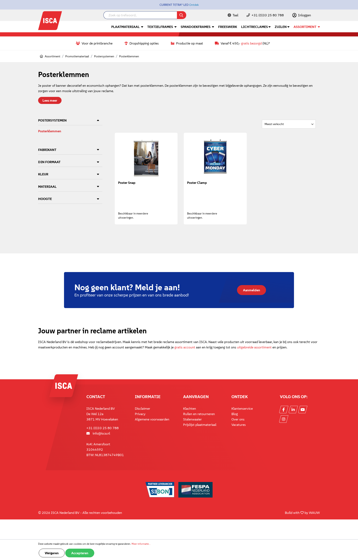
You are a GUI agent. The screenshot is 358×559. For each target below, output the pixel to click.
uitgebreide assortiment (254, 347)
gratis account (184, 347)
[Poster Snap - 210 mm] (146, 156)
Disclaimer (142, 408)
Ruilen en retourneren (199, 414)
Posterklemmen (49, 131)
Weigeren (52, 553)
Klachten (189, 408)
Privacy (140, 414)
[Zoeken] (181, 15)
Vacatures (238, 425)
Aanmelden (251, 290)
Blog (234, 414)
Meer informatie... (141, 543)
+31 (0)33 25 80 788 (268, 15)
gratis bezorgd (251, 43)
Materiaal (47, 186)
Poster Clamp (197, 183)
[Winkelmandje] (319, 15)
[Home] (41, 56)
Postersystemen (52, 120)
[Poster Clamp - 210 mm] (215, 156)
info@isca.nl (101, 433)
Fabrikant (47, 150)
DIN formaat (49, 162)
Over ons (237, 419)
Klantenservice (242, 408)
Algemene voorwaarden (152, 419)
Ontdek (194, 5)
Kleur (43, 174)
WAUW (314, 513)
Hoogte (45, 199)
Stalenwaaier (192, 419)
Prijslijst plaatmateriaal (199, 425)
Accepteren (79, 553)
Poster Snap (126, 183)
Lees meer (49, 100)
